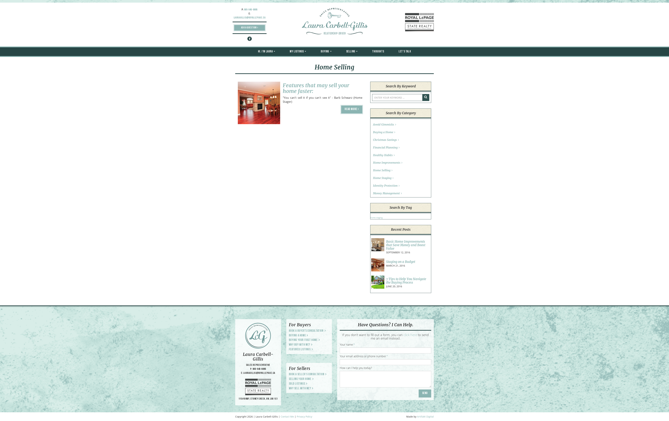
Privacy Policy (304, 416)
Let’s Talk (405, 51)
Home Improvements (386, 162)
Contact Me (287, 416)
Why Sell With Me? (300, 388)
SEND (425, 393)
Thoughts (378, 51)
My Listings (297, 51)
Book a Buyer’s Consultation (306, 331)
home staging (376, 217)
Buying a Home (383, 132)
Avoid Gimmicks (383, 124)
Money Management (386, 193)
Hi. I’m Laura (265, 51)
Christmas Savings (385, 140)
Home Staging (382, 178)
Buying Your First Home (303, 340)
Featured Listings (300, 349)
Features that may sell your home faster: (316, 88)
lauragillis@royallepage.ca (250, 17)
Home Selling (259, 100)
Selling (351, 51)
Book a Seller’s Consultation (306, 374)
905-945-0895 (250, 9)
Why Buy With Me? (299, 344)
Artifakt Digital (425, 416)
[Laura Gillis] (334, 21)
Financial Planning (385, 147)
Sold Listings (297, 383)
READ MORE (351, 109)
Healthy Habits (383, 155)
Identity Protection (385, 185)
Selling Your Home (300, 379)
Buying (325, 51)
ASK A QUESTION (249, 27)
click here (410, 335)
